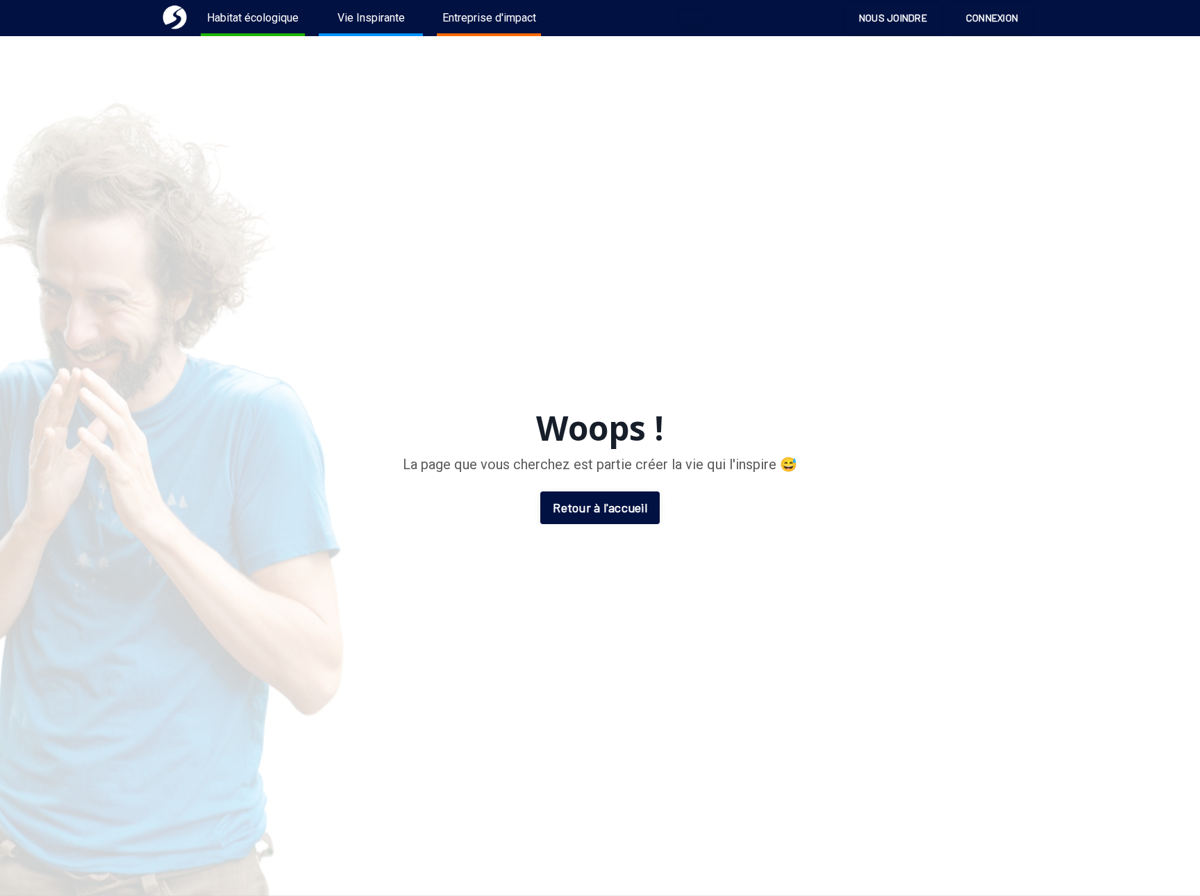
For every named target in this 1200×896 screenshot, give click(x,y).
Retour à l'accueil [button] (600, 507)
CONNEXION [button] (992, 18)
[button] (693, 18)
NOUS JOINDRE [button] (893, 18)
